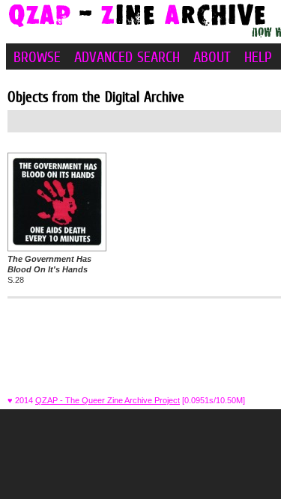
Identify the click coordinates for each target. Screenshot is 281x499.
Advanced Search (127, 56)
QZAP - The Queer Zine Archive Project (107, 400)
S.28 (49, 269)
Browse (37, 56)
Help (258, 56)
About (212, 56)
